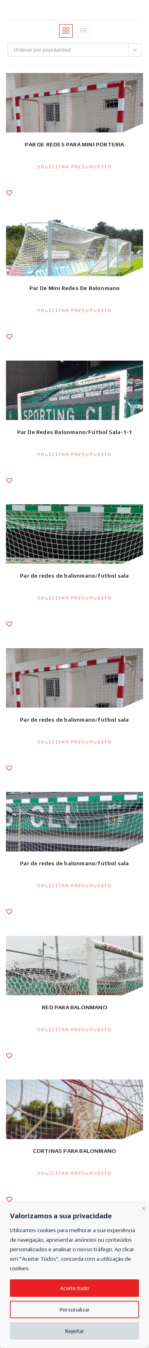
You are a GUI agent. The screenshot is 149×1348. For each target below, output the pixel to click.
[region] (74, 1275)
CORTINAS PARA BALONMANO (74, 1151)
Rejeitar (74, 1331)
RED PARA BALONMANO (74, 1007)
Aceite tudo (74, 1288)
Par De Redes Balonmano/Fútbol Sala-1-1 (74, 432)
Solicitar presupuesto (74, 167)
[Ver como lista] (83, 31)
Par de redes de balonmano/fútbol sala (74, 575)
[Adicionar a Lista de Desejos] (9, 197)
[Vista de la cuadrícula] (66, 31)
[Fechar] (143, 1207)
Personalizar (75, 1309)
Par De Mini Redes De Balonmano (74, 288)
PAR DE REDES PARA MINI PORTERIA (74, 144)
